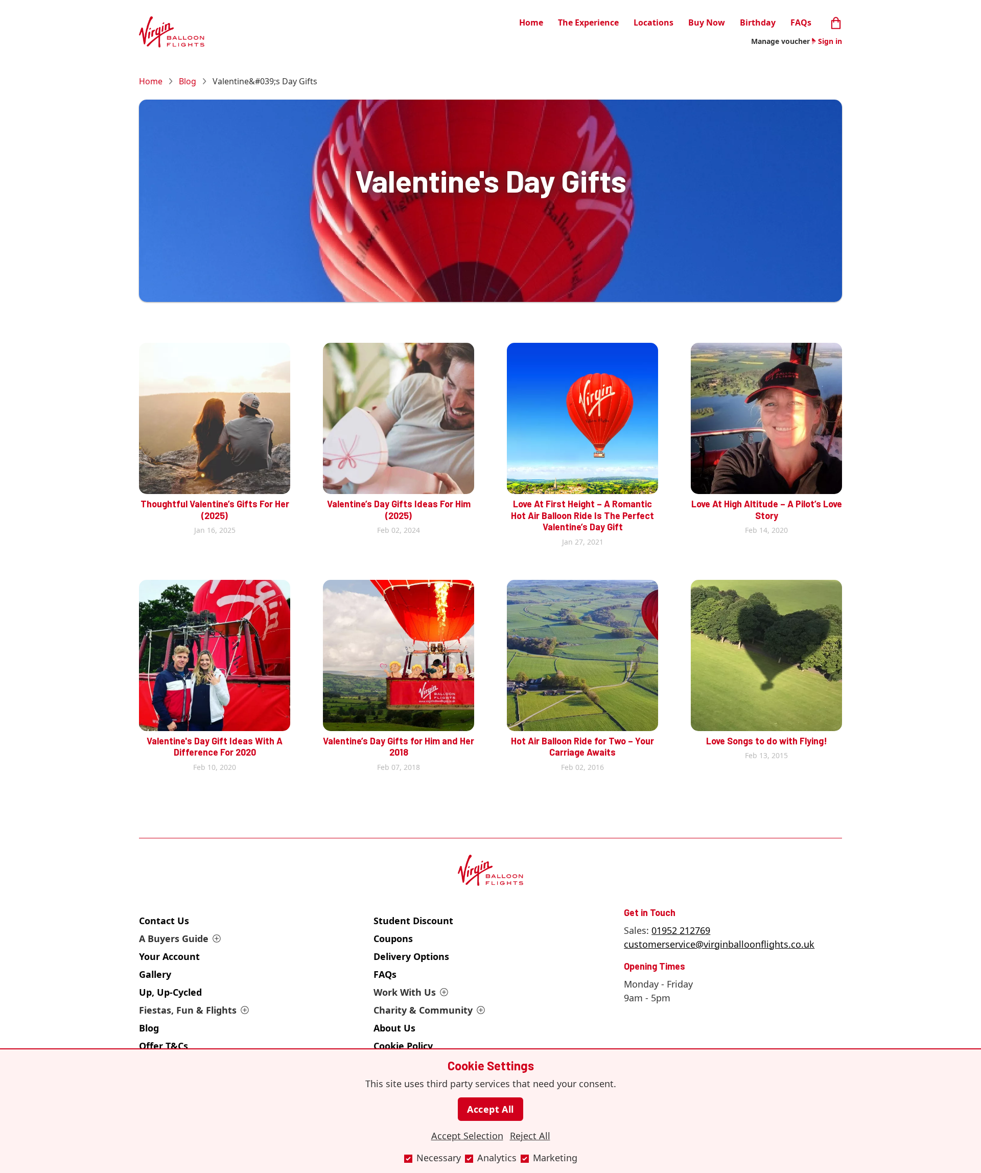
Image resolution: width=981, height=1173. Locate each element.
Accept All (490, 1109)
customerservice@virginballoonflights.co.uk (719, 944)
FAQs (800, 22)
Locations (653, 22)
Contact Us (164, 920)
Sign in (830, 41)
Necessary (438, 1158)
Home (531, 22)
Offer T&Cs (163, 1046)
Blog (187, 81)
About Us (394, 1028)
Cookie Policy (403, 1046)
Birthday (758, 22)
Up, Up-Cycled (170, 992)
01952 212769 (680, 930)
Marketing (555, 1158)
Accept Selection (467, 1136)
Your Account (169, 956)
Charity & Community (423, 1010)
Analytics (497, 1158)
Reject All (530, 1136)
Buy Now (706, 22)
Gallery (155, 974)
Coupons (393, 938)
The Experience (588, 22)
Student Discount (413, 920)
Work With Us (404, 992)
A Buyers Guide (173, 938)
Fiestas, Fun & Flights (188, 1010)
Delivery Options (411, 956)
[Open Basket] (836, 22)
